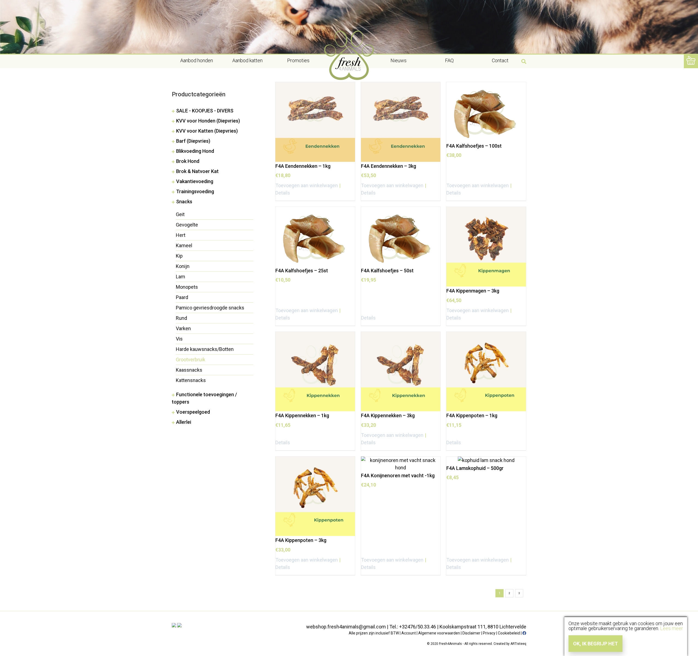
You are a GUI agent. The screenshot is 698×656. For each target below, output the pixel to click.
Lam (180, 276)
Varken (183, 328)
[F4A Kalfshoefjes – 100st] (486, 112)
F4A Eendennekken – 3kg (388, 166)
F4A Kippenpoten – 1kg (471, 415)
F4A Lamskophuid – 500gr (475, 468)
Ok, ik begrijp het (595, 643)
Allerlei (183, 422)
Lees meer (671, 628)
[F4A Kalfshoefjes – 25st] (315, 236)
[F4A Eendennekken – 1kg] (315, 122)
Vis (179, 339)
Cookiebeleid (509, 633)
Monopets (187, 287)
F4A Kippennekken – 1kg (302, 415)
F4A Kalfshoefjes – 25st (301, 270)
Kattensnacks (191, 380)
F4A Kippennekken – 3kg (388, 415)
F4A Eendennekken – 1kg (302, 166)
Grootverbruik (190, 359)
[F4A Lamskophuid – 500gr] (486, 460)
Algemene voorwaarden (439, 633)
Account (408, 633)
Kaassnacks (189, 370)
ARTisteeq (518, 644)
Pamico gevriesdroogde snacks (210, 308)
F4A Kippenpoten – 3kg (300, 540)
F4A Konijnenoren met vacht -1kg (398, 475)
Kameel (184, 245)
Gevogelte (187, 225)
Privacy (489, 633)
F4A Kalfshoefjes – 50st (387, 270)
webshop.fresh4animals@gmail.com (346, 627)
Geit (180, 214)
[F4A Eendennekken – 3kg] (401, 122)
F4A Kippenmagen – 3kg (472, 291)
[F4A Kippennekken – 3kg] (401, 372)
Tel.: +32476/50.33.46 (412, 627)
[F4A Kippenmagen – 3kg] (486, 247)
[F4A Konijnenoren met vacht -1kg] (401, 464)
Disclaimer (471, 633)
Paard (182, 297)
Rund (181, 318)
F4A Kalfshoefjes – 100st (474, 146)
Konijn (182, 266)
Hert (180, 235)
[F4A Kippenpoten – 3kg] (315, 496)
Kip (179, 256)
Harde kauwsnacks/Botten (205, 349)
